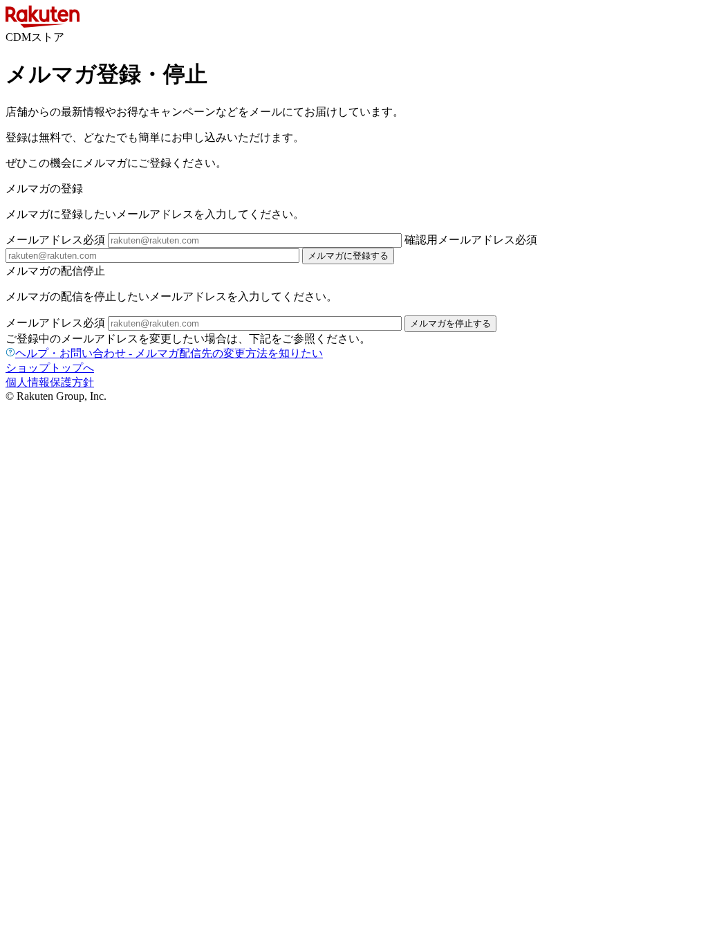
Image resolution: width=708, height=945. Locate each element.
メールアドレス (55, 240)
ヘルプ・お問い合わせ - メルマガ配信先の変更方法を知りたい (169, 353)
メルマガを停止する (450, 323)
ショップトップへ (50, 368)
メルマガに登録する (348, 255)
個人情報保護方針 (50, 382)
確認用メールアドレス (470, 240)
